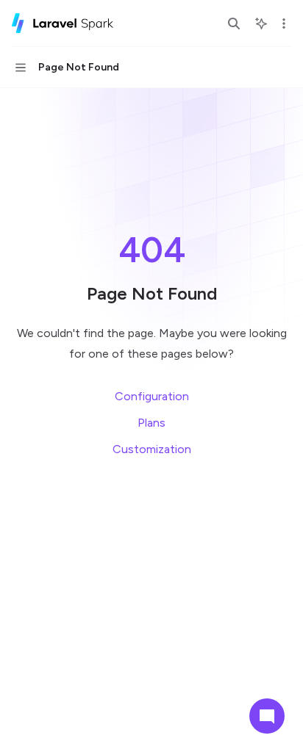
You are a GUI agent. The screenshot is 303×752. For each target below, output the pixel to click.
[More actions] (284, 23)
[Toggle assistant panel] (261, 23)
